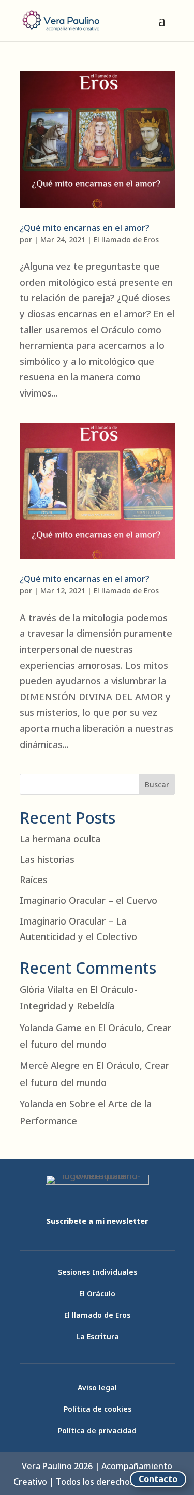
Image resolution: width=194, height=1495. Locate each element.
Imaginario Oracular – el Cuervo (88, 900)
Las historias (47, 859)
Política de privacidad (97, 1430)
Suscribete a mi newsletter (97, 1221)
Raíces (34, 879)
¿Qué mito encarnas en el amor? (85, 227)
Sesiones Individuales (97, 1272)
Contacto (158, 1479)
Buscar (157, 784)
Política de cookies (97, 1409)
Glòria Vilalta (47, 989)
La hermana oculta (60, 838)
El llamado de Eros (126, 239)
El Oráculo (97, 1293)
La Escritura (97, 1336)
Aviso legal (97, 1388)
